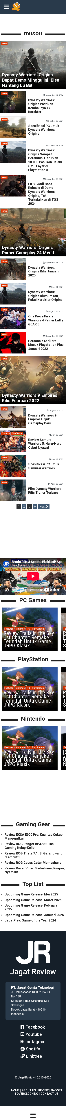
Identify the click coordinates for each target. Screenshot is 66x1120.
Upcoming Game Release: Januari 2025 (34, 915)
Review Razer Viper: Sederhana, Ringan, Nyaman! (35, 870)
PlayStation (17, 433)
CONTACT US (49, 1093)
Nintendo (20, 629)
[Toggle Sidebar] (7, 7)
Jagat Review (33, 971)
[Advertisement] (33, 534)
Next (42, 506)
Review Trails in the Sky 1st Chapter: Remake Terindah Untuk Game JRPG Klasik (29, 639)
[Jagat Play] (16, 7)
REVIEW (43, 1090)
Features (6, 433)
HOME (15, 1090)
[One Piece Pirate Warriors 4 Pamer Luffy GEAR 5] (13, 328)
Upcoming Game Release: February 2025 (31, 907)
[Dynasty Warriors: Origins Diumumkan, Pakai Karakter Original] (13, 303)
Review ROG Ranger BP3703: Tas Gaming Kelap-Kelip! (29, 846)
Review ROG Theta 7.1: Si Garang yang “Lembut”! (34, 855)
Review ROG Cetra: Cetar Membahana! (33, 862)
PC (28, 629)
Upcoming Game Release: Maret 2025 (33, 900)
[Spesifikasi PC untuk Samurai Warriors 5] (13, 476)
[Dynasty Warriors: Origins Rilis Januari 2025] (13, 279)
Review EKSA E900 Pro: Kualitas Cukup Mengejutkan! (34, 836)
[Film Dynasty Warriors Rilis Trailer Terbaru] (13, 500)
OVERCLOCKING (27, 1093)
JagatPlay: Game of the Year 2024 (30, 920)
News (4, 43)
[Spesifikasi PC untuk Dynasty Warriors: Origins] (13, 137)
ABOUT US (29, 1090)
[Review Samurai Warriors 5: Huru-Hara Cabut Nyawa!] (13, 451)
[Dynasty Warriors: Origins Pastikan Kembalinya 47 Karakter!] (13, 111)
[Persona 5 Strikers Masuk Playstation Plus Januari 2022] (13, 352)
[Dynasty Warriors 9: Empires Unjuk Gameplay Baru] (13, 427)
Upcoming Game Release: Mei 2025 (31, 894)
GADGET (56, 1090)
